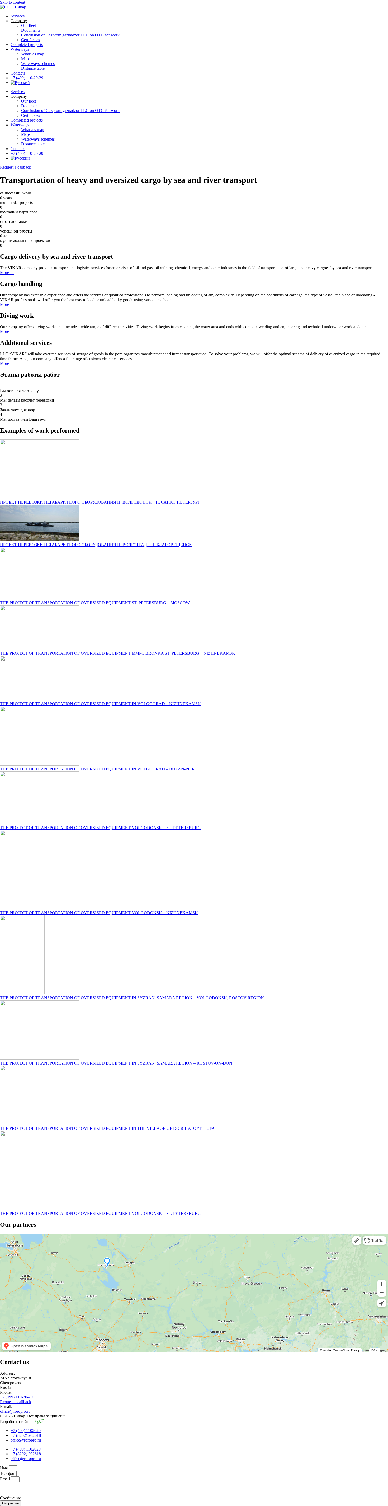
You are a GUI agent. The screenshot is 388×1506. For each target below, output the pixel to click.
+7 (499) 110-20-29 (27, 78)
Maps (25, 59)
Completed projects (27, 44)
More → (7, 272)
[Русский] (20, 82)
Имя (4, 1468)
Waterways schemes (38, 63)
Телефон (8, 1473)
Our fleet (28, 25)
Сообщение (11, 1498)
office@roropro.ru (15, 1411)
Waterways (20, 49)
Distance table (33, 68)
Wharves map (32, 54)
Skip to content (12, 2)
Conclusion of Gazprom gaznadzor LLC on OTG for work (70, 35)
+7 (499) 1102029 (26, 1430)
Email (5, 1479)
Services (18, 16)
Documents (30, 30)
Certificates (30, 40)
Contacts (18, 73)
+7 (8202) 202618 (26, 1435)
